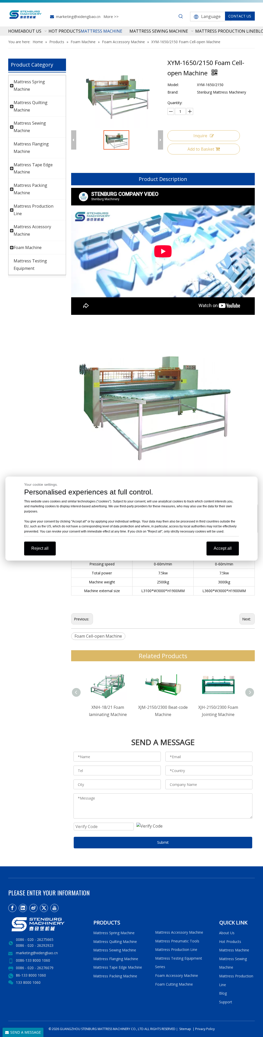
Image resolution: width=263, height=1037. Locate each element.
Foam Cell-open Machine (98, 636)
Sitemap (185, 1029)
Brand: (172, 92)
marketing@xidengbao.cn (78, 16)
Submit (163, 842)
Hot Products (230, 941)
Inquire (200, 136)
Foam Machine (28, 247)
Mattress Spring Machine (114, 932)
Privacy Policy (205, 1029)
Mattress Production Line (176, 949)
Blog (223, 993)
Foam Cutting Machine (174, 984)
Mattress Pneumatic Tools (177, 941)
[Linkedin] (23, 908)
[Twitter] (44, 908)
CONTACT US (239, 16)
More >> (111, 16)
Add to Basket (200, 149)
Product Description (163, 179)
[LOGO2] (47, 924)
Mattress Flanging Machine (115, 958)
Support (226, 1001)
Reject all (40, 548)
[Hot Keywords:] (181, 16)
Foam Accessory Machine (176, 975)
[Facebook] (12, 908)
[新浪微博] (33, 908)
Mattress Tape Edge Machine (117, 967)
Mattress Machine (234, 950)
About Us (226, 932)
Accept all (223, 548)
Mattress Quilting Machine (115, 941)
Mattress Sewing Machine (114, 950)
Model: (173, 84)
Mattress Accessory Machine (179, 932)
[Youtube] (54, 908)
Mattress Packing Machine (115, 976)
